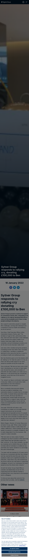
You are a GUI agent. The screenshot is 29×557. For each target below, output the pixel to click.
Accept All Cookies (14, 548)
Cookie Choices (14, 555)
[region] (14, 537)
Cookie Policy (22, 545)
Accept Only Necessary (14, 551)
